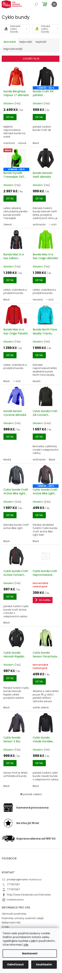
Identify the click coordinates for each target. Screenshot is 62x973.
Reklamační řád (11, 922)
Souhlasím (44, 964)
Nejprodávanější (13, 49)
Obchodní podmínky (14, 913)
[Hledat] (36, 4)
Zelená (7, 224)
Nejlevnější (25, 42)
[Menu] (54, 4)
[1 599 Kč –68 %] (46, 475)
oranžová (9, 143)
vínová (22, 143)
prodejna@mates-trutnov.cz (24, 879)
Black (36, 143)
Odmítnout (15, 964)
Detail (10, 117)
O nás (5, 927)
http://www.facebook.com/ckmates (29, 894)
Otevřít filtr (31, 58)
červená (38, 299)
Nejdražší (41, 42)
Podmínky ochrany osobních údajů (23, 918)
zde (25, 945)
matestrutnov (15, 899)
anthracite (39, 224)
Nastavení (30, 953)
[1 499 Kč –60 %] (46, 76)
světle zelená (41, 707)
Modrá (36, 381)
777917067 (13, 884)
